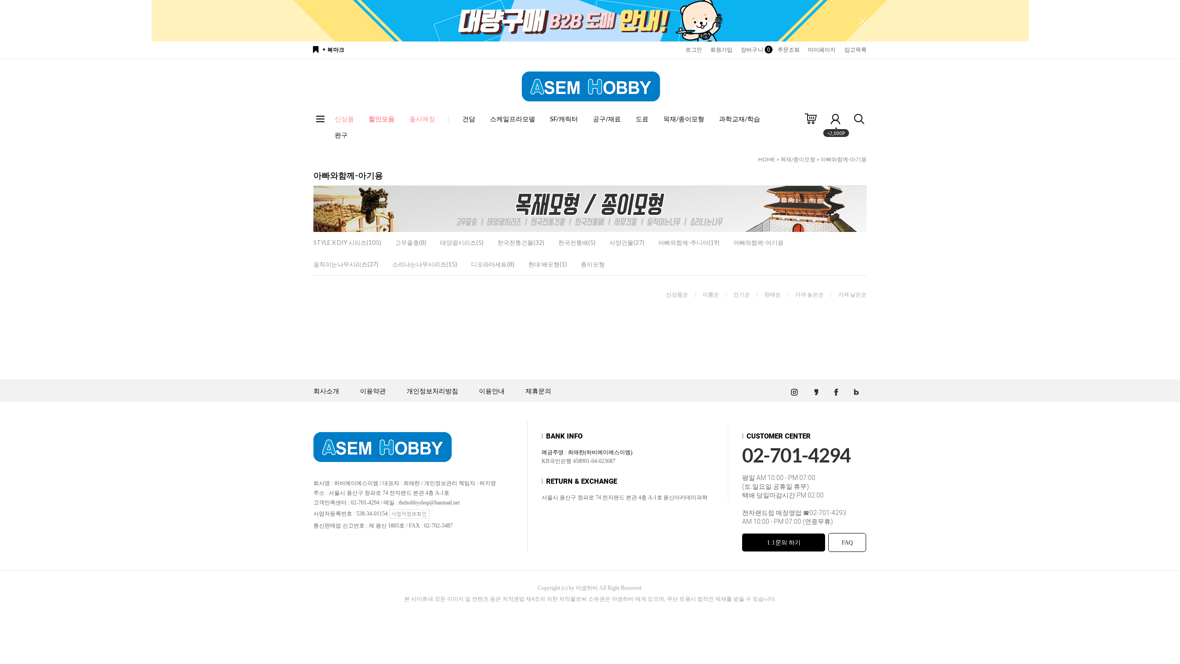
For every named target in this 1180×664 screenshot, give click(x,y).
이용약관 (373, 391)
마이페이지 (822, 50)
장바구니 (755, 50)
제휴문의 (538, 391)
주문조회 (789, 50)
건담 (468, 119)
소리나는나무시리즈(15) (424, 264)
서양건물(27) (626, 242)
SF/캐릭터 (564, 119)
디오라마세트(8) (492, 264)
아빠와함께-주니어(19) (689, 242)
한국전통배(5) (577, 242)
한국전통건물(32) (520, 242)
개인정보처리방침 (432, 391)
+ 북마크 (333, 50)
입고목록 (855, 50)
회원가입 (721, 50)
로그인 (693, 50)
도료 (642, 119)
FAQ (847, 542)
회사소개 (326, 391)
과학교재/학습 (739, 119)
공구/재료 (607, 119)
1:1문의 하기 (784, 542)
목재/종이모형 (683, 119)
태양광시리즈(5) (462, 242)
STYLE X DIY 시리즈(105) (347, 242)
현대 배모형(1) (547, 264)
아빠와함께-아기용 (843, 159)
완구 (341, 135)
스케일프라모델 (512, 119)
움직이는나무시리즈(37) (345, 264)
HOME (766, 159)
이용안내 (492, 391)
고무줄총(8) (410, 242)
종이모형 (593, 264)
